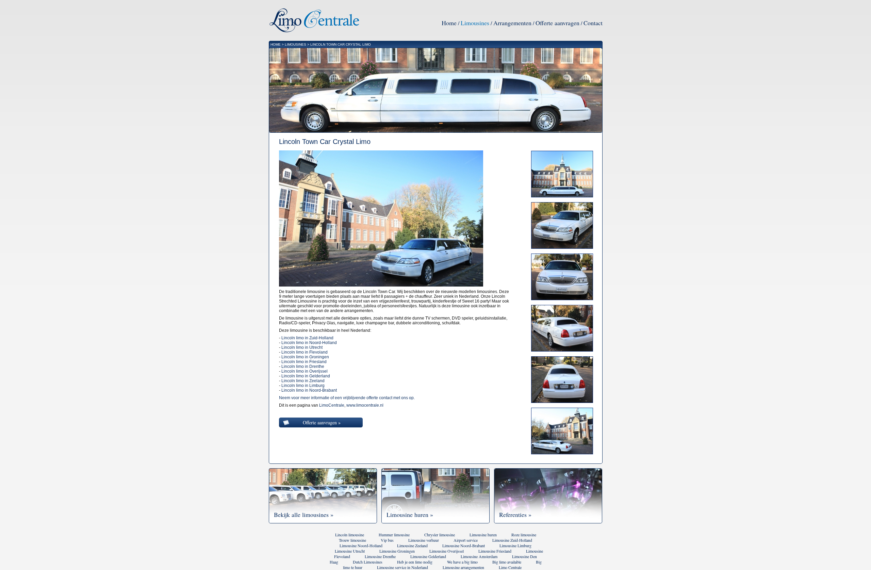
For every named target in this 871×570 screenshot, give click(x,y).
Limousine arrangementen (463, 567)
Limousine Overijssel (446, 551)
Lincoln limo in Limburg (303, 385)
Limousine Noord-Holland (361, 545)
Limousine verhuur (423, 540)
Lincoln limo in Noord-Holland (309, 342)
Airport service (466, 540)
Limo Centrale (510, 567)
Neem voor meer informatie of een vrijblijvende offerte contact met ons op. (347, 397)
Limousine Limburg (515, 545)
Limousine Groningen (397, 551)
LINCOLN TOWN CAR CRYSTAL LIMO (340, 44)
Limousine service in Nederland (402, 567)
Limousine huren (483, 534)
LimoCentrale (331, 405)
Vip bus (387, 540)
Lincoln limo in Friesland (304, 361)
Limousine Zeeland (412, 545)
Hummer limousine (394, 534)
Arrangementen (512, 23)
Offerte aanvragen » (322, 422)
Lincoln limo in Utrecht (302, 347)
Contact (593, 23)
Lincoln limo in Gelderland (305, 376)
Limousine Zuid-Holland (512, 540)
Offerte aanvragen (557, 23)
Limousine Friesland (494, 551)
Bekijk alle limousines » (303, 514)
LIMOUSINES (295, 44)
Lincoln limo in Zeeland (303, 380)
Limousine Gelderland (428, 556)
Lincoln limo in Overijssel (304, 371)
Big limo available (506, 562)
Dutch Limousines (367, 562)
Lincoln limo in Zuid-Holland (307, 338)
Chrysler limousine (439, 534)
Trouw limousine (352, 540)
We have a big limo (462, 562)
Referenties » (515, 514)
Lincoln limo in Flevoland (304, 352)
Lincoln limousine (349, 534)
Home (449, 23)
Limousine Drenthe (380, 556)
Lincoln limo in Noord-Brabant (309, 390)
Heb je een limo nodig (414, 562)
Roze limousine (523, 534)
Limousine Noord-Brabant (463, 545)
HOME (275, 44)
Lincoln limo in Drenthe (302, 366)
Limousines (475, 23)
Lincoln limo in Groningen (305, 357)
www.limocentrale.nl (364, 405)
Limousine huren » (410, 514)
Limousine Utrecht (350, 551)
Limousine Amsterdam (479, 556)
